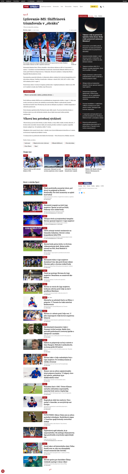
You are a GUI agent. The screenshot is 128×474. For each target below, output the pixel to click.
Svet (62, 6)
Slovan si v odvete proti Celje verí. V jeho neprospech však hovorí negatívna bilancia (59, 315)
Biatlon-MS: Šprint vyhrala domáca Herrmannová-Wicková (93, 171)
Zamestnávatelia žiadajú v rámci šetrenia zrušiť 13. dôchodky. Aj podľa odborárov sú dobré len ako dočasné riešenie (92, 59)
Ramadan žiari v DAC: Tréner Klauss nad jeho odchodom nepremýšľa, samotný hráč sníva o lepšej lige (58, 388)
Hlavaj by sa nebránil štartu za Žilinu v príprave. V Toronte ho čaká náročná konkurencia (59, 302)
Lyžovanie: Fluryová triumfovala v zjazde (71, 170)
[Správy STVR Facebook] (79, 193)
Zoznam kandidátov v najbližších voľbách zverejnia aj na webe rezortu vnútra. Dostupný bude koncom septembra (92, 106)
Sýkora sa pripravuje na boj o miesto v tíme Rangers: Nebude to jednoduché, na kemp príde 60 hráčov (58, 345)
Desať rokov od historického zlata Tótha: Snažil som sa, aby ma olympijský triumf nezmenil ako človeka (59, 448)
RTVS (26, 30)
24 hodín (91, 16)
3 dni (95, 16)
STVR (2, 1)
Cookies (79, 189)
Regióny (75, 6)
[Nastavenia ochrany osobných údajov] (3, 471)
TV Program (31, 1)
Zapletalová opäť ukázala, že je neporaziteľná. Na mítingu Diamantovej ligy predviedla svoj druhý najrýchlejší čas (59, 433)
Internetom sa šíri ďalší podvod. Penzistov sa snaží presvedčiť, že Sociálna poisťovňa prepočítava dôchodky (92, 48)
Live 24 (93, 6)
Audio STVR (40, 1)
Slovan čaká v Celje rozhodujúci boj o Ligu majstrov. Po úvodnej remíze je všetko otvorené (58, 359)
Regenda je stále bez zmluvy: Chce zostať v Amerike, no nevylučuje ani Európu (57, 402)
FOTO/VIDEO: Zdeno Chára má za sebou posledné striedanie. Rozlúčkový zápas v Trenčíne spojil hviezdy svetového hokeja (59, 418)
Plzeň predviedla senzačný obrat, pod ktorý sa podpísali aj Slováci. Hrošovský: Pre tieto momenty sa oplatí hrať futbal (59, 191)
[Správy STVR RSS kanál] (84, 193)
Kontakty (80, 185)
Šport (81, 6)
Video (50, 297)
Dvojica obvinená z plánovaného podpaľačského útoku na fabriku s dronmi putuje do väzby (93, 76)
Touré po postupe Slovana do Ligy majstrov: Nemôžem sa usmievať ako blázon (58, 275)
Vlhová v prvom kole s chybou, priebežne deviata (38, 95)
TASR (29, 30)
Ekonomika (68, 6)
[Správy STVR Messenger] (82, 193)
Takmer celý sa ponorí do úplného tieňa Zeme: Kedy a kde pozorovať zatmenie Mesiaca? (93, 38)
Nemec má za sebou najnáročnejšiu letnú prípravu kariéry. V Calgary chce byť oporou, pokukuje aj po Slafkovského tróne (58, 374)
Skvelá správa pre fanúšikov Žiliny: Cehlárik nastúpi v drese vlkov (57, 461)
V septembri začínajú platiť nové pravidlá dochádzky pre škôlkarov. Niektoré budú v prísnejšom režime (93, 116)
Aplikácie (97, 185)
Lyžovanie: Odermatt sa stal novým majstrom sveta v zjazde (53, 170)
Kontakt (125, 1)
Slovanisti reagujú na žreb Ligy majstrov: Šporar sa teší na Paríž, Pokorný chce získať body (56, 207)
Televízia (16, 1)
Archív (23, 1)
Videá (84, 185)
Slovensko (56, 6)
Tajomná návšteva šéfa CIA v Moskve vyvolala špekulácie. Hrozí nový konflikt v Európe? (93, 68)
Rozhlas (8, 1)
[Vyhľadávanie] (103, 6)
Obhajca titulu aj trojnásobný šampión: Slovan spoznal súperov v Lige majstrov (93, 85)
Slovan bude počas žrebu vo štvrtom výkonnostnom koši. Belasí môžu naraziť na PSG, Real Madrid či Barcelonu (58, 247)
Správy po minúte (46, 6)
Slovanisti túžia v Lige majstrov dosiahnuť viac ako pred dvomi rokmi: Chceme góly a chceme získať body (58, 262)
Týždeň (100, 16)
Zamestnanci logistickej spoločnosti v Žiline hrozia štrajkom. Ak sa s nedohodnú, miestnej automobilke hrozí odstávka (91, 95)
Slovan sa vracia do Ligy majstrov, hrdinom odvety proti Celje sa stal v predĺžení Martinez (57, 289)
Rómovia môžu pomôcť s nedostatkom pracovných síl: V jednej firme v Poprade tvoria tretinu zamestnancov (92, 125)
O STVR (102, 185)
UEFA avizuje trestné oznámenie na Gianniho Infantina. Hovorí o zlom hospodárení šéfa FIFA (57, 233)
